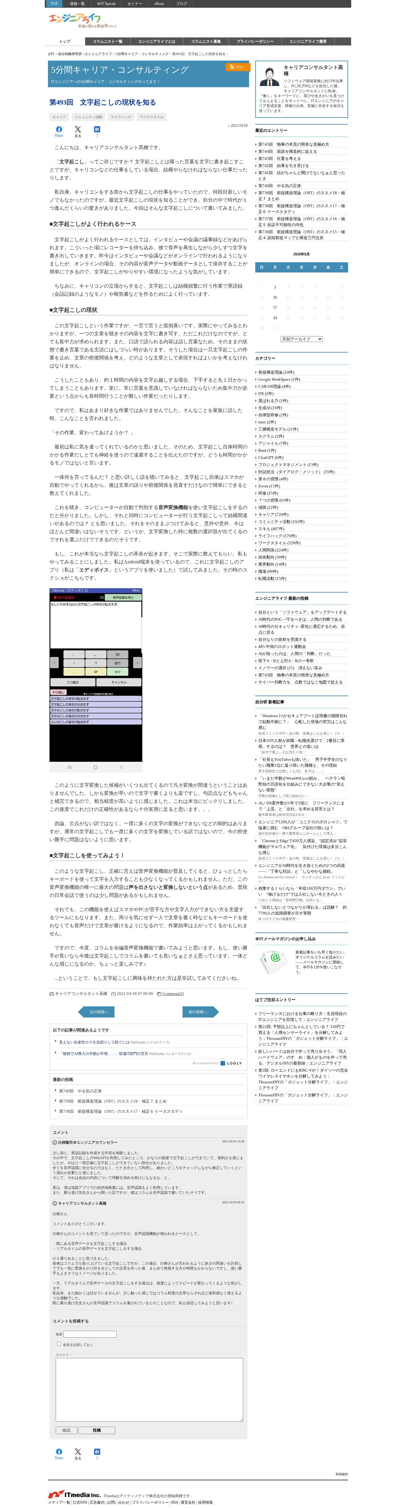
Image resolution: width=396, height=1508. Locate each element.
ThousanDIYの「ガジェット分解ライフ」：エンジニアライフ (303, 1098)
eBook (159, 4)
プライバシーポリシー (255, 41)
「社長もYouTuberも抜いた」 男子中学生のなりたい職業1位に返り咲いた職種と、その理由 (302, 762)
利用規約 (342, 1474)
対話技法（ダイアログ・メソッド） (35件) (296, 471)
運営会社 (188, 1502)
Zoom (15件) (269, 486)
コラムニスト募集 (206, 41)
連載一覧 (77, 4)
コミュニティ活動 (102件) (281, 521)
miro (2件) (267, 422)
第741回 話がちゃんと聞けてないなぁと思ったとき (301, 175)
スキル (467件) (271, 528)
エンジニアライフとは (156, 41)
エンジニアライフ (83, 21)
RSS (239, 67)
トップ (64, 41)
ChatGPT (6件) (270, 457)
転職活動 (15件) (272, 578)
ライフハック (121, 117)
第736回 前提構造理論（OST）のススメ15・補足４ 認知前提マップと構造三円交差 (301, 234)
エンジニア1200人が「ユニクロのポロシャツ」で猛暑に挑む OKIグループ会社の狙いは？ (302, 825)
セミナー (134, 4)
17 (275, 308)
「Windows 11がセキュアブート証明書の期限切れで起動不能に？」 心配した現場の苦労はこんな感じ (302, 721)
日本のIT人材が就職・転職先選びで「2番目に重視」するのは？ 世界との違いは (301, 743)
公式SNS (80, 1502)
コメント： (64, 1354)
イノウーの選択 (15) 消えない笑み (290, 668)
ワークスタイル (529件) (279, 543)
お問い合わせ (118, 1502)
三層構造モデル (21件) (278, 429)
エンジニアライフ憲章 (308, 41)
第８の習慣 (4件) (273, 479)
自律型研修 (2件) (273, 415)
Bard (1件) (267, 450)
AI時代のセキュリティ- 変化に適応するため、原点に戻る (301, 629)
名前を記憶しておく (78, 1345)
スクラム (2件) (271, 436)
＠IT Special (106, 4)
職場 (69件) (268, 571)
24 (275, 318)
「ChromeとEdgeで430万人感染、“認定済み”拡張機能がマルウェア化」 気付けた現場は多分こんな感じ (302, 846)
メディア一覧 (59, 1502)
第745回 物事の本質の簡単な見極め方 (293, 144)
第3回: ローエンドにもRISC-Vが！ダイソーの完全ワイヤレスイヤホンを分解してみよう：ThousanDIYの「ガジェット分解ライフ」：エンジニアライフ (303, 1079)
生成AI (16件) (270, 407)
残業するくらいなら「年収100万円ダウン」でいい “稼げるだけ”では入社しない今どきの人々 (301, 891)
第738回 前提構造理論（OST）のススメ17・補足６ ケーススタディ (121, 1111)
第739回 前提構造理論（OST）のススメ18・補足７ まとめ (113, 1101)
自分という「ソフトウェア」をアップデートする (302, 612)
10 (275, 297)
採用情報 (205, 1502)
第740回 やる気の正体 (80, 1091)
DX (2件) (265, 393)
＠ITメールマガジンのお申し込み (285, 938)
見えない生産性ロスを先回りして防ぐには (114, 1042)
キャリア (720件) (273, 514)
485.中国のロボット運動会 (282, 646)
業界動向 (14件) (272, 564)
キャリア (59, 117)
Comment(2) (173, 993)
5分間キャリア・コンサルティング (142, 54)
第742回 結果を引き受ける (283, 165)
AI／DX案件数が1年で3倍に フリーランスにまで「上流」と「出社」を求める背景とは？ (301, 806)
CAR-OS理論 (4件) (274, 386)
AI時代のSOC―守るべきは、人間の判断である (300, 619)
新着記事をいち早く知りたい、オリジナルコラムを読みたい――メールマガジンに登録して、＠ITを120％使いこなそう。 (321, 962)
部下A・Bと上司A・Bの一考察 (286, 660)
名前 (59, 1334)
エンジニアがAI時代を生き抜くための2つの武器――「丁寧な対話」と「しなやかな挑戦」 (301, 868)
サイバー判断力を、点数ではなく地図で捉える (300, 682)
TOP (54, 4)
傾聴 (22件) (268, 507)
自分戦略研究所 (70, 54)
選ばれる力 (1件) (273, 400)
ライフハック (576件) (277, 535)
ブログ (181, 4)
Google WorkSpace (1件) (279, 379)
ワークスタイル (152, 117)
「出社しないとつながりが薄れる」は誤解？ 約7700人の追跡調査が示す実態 (302, 910)
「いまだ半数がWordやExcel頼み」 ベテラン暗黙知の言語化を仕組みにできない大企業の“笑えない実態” (301, 784)
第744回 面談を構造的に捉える (287, 151)
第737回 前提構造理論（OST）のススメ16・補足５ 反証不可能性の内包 (301, 221)
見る (78, 136)
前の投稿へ (198, 1012)
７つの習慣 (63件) (274, 500)
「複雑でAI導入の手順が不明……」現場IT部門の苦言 (125, 1054)
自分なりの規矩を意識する (282, 639)
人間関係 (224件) (273, 550)
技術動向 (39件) (272, 557)
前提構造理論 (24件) (276, 372)
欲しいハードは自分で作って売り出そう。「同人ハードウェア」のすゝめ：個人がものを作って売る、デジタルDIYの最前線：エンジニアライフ (302, 1057)
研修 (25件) (268, 493)
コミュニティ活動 (88, 117)
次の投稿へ (99, 1012)
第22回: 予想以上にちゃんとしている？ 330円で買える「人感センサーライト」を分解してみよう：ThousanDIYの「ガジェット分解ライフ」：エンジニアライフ (303, 1035)
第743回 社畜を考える (279, 158)
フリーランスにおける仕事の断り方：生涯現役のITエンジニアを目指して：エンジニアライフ (302, 1016)
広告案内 (97, 1502)
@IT (51, 54)
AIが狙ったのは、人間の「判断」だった (294, 653)
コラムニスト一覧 (108, 41)
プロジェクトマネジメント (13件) (288, 464)
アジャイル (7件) (273, 443)
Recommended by (206, 1063)
